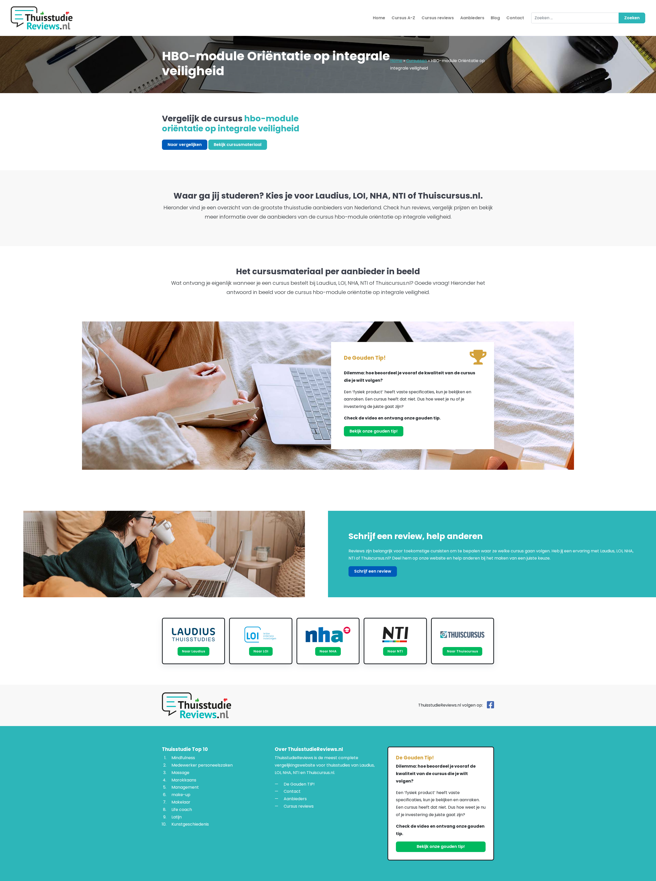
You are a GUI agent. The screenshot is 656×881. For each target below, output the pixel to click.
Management (185, 787)
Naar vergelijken (185, 145)
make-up (180, 795)
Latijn (176, 817)
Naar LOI (260, 651)
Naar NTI (395, 651)
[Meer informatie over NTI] (395, 634)
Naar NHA (328, 651)
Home (379, 18)
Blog (495, 18)
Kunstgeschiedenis (190, 824)
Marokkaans (183, 780)
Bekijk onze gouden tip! (374, 431)
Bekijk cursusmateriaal (237, 145)
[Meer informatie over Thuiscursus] (462, 634)
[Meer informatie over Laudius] (193, 634)
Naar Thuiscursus (462, 651)
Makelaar (180, 802)
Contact (515, 18)
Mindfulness (183, 758)
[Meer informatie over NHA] (328, 634)
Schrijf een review (372, 571)
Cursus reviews (438, 18)
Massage (180, 773)
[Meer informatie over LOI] (261, 634)
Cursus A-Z (403, 18)
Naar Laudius (193, 651)
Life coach (181, 810)
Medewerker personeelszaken (202, 765)
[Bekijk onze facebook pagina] (490, 706)
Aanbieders (472, 18)
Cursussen (416, 61)
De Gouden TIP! (299, 784)
